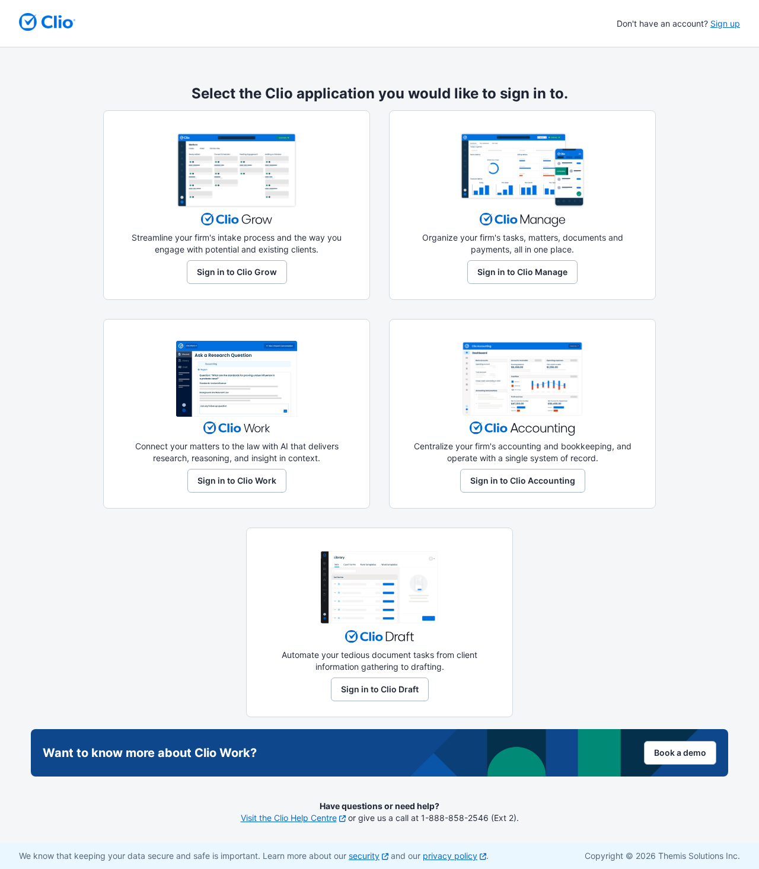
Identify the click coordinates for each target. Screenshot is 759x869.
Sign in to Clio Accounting (522, 480)
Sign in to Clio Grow (237, 272)
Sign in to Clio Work (236, 480)
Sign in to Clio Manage (522, 272)
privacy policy (450, 856)
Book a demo (680, 752)
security (364, 856)
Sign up (725, 23)
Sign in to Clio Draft (380, 689)
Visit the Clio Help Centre (289, 818)
